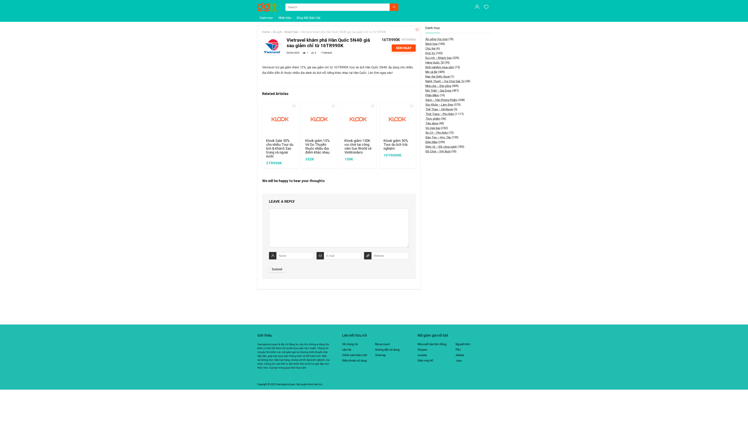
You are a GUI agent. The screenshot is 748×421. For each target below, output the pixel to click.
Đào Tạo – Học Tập (438, 137)
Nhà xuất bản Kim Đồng (432, 344)
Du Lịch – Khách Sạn (438, 58)
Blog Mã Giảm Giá (308, 18)
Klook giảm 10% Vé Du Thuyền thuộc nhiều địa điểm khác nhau (317, 146)
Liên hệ (346, 349)
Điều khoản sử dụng (354, 360)
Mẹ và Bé (431, 72)
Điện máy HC (426, 360)
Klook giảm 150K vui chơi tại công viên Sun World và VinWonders (357, 146)
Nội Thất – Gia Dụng (438, 90)
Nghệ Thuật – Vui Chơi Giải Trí (444, 81)
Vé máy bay (432, 128)
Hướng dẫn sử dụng (387, 349)
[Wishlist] (486, 7)
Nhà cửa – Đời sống (438, 86)
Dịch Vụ (430, 53)
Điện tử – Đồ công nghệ (441, 147)
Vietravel (327, 52)
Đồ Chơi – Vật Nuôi (438, 151)
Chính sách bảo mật (354, 355)
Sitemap (380, 355)
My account (382, 344)
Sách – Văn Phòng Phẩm (441, 100)
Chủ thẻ (430, 48)
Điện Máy (431, 142)
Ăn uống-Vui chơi (436, 39)
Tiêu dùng (431, 123)
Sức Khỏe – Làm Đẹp (439, 104)
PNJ (458, 349)
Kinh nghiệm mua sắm (439, 67)
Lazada (422, 355)
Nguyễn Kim (463, 344)
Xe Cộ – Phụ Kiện (436, 132)
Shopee (422, 349)
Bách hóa (431, 44)
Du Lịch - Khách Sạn (285, 32)
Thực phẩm (432, 118)
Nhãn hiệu (284, 18)
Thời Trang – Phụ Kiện (439, 114)
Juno (459, 360)
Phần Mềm (432, 95)
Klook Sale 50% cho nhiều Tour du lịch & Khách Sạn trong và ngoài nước (279, 148)
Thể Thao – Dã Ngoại (439, 109)
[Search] (394, 7)
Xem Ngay (403, 48)
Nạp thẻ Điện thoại (437, 76)
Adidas (460, 355)
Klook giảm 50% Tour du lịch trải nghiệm (396, 144)
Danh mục (266, 18)
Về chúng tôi (350, 344)
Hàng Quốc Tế (434, 62)
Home (266, 32)
